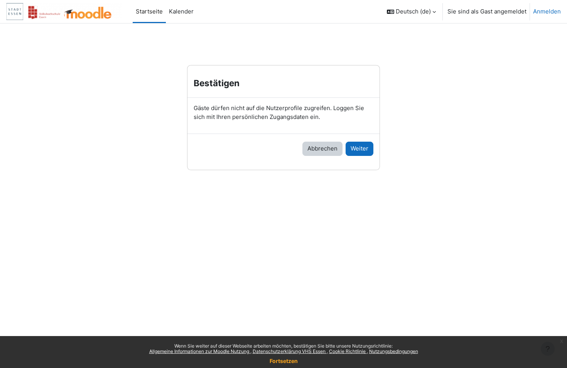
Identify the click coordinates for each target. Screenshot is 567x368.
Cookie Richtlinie (348, 351)
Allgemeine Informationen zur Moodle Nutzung (199, 351)
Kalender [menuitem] (181, 11)
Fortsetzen (284, 361)
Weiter (359, 148)
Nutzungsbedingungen (393, 351)
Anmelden (547, 11)
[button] (411, 11)
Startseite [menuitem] (149, 11)
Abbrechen (322, 148)
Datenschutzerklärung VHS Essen (290, 351)
